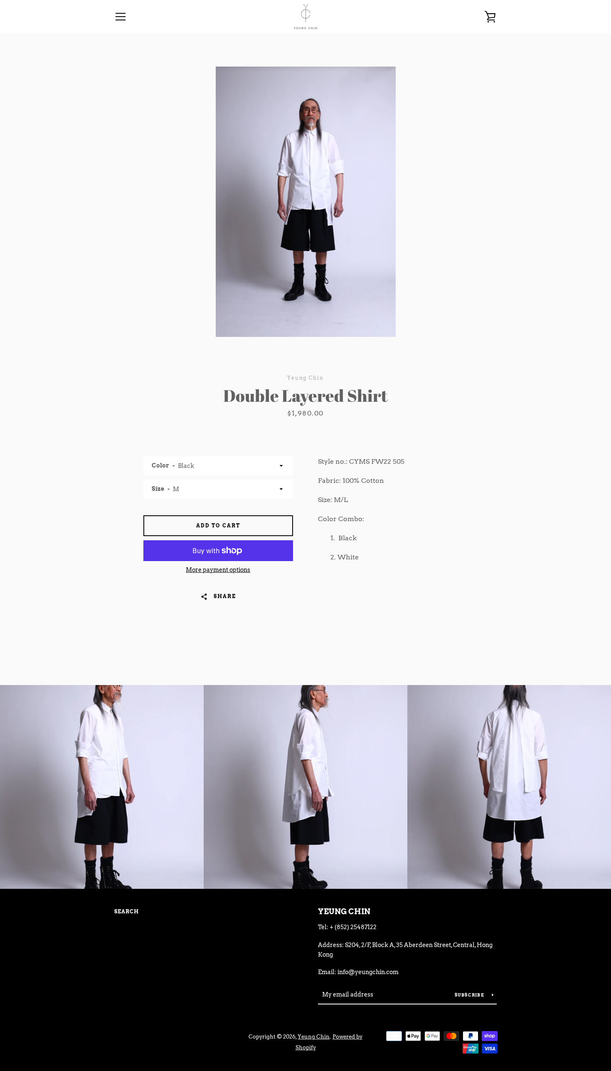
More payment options (218, 569)
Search (126, 911)
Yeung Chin (344, 911)
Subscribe (470, 994)
